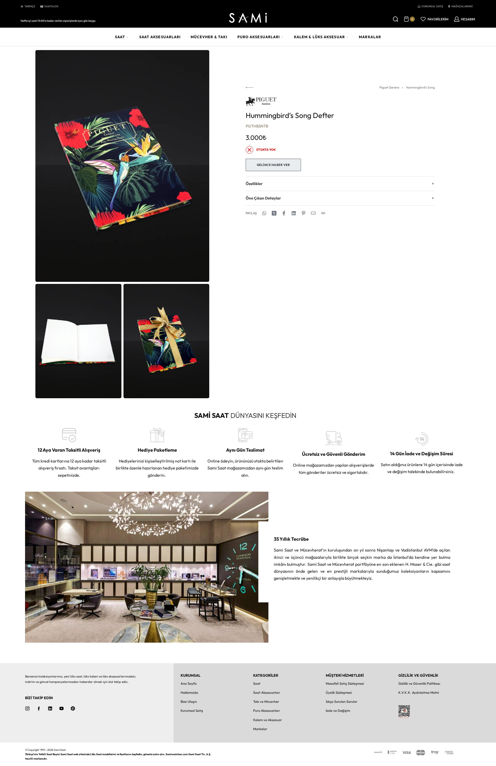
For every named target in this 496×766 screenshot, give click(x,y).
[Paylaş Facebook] (284, 213)
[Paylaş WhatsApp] (264, 213)
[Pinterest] (73, 708)
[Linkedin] (50, 708)
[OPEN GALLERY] (122, 166)
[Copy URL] (323, 213)
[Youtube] (61, 708)
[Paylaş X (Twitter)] (274, 213)
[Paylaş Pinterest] (303, 213)
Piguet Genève (389, 87)
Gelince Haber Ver (273, 165)
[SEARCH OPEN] (395, 19)
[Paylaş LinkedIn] (293, 213)
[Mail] (313, 213)
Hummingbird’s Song (420, 87)
